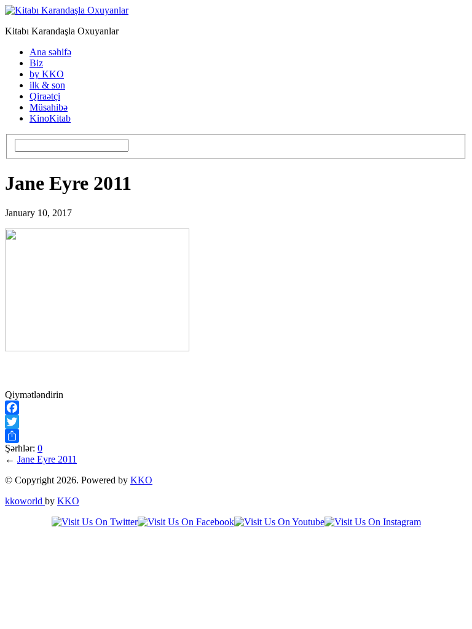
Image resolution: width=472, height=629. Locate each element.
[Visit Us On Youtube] (279, 522)
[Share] (236, 436)
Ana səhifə (50, 52)
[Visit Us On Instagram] (372, 522)
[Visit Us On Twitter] (95, 522)
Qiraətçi (45, 96)
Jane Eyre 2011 (47, 459)
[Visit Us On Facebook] (186, 522)
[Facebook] (236, 407)
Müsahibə (49, 107)
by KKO (47, 74)
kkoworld (25, 501)
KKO (141, 480)
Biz (36, 63)
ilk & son (47, 85)
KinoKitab (50, 118)
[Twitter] (236, 422)
